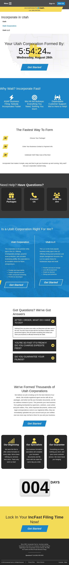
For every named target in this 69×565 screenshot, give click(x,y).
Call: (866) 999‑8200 (34, 10)
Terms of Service (40, 562)
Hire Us (61, 3)
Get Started (34, 67)
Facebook (61, 562)
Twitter (65, 562)
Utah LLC (6, 30)
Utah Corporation (9, 26)
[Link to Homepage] (34, 8)
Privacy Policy (31, 562)
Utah (4, 21)
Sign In (52, 3)
